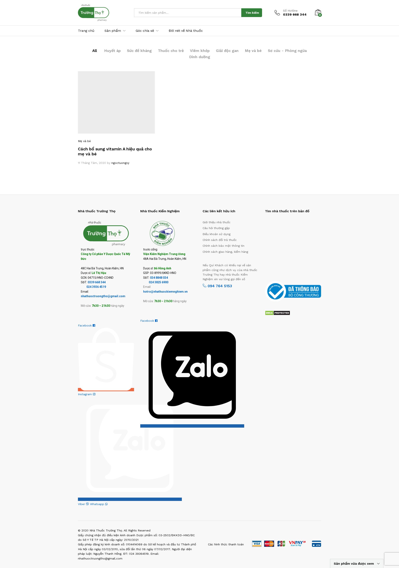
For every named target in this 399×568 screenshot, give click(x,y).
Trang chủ (86, 30)
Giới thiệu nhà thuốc (216, 222)
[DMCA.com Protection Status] (277, 312)
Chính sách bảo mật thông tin (223, 245)
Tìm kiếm (252, 12)
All (94, 50)
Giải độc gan (227, 50)
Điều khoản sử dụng (216, 234)
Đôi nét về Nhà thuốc (186, 30)
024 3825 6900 (158, 282)
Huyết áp (112, 50)
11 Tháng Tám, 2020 (92, 162)
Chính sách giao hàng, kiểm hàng (225, 251)
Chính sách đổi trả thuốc (220, 240)
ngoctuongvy (120, 162)
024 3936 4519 (96, 286)
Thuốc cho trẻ (171, 50)
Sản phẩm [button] (113, 30)
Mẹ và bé (253, 50)
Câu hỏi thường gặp (216, 228)
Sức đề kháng (139, 50)
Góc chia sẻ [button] (145, 30)
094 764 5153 (219, 286)
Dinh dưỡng (199, 57)
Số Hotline (290, 10)
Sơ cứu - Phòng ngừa (287, 50)
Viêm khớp (200, 50)
